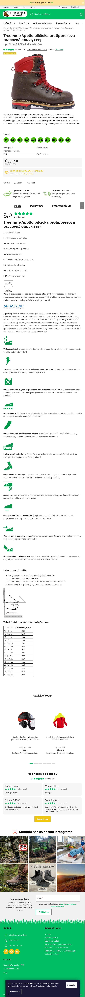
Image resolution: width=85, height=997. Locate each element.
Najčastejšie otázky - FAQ (13, 965)
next (80, 735)
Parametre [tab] (36, 205)
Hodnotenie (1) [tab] (61, 205)
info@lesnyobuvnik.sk (17, 935)
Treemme (59, 50)
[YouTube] (17, 951)
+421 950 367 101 (16, 945)
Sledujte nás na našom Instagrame (45, 832)
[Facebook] (6, 951)
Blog (5, 972)
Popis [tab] (17, 205)
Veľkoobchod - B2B (11, 969)
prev (5, 735)
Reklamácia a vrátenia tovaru (56, 947)
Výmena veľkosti (20, 7)
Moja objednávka (52, 954)
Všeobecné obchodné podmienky (58, 944)
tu (56, 986)
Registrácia (75, 7)
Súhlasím (71, 985)
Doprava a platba (52, 941)
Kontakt (6, 7)
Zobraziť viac (42, 819)
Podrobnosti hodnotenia (37, 50)
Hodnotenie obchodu (42, 773)
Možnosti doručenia (11, 151)
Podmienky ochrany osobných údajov (60, 951)
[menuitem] (9, 23)
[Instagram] (11, 951)
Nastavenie (15, 992)
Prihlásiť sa (44, 912)
